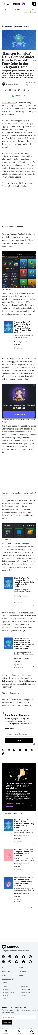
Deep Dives (6, 971)
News (21, 968)
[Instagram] (9, 956)
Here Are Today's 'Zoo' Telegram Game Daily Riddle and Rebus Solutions (23, 853)
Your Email (9, 729)
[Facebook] (30, 956)
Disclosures (24, 986)
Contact (6, 995)
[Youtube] (16, 961)
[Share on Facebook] (19, 90)
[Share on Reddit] (24, 90)
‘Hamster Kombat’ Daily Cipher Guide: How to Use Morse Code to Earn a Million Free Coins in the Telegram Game (24, 643)
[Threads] (16, 956)
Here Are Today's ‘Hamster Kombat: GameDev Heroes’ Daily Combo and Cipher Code (24, 582)
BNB (33, 10)
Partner (5, 968)
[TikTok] (9, 961)
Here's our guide (18, 684)
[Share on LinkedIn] (10, 90)
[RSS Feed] (3, 961)
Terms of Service (26, 989)
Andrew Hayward (13, 84)
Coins (4, 975)
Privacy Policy (25, 992)
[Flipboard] (23, 961)
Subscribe (7, 1022)
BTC (3, 10)
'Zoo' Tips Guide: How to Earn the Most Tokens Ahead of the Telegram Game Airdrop (23, 881)
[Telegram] (30, 961)
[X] (3, 956)
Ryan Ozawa (15, 693)
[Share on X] (6, 90)
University (23, 971)
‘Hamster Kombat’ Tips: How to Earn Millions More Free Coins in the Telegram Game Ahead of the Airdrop (23, 327)
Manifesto (6, 989)
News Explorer (8, 979)
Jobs (4, 998)
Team (5, 986)
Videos (21, 975)
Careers (23, 995)
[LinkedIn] (23, 956)
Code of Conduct (9, 992)
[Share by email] (15, 90)
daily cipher (25, 675)
